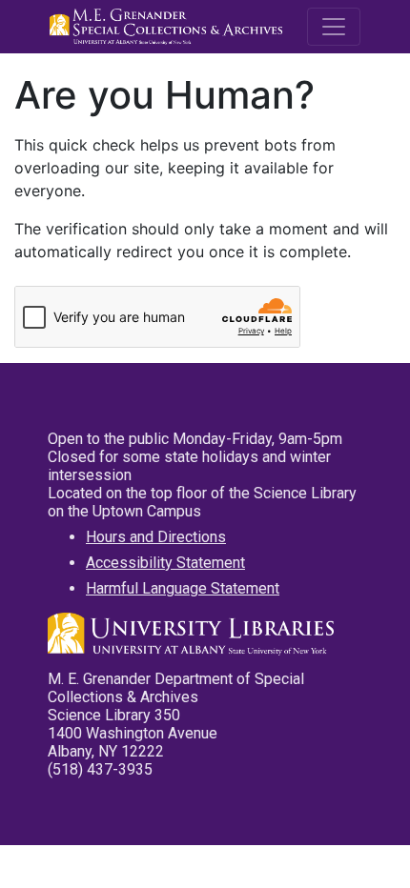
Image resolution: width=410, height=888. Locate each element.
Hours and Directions (156, 537)
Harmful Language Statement (182, 588)
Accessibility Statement (165, 563)
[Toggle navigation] (333, 27)
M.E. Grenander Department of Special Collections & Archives (169, 27)
